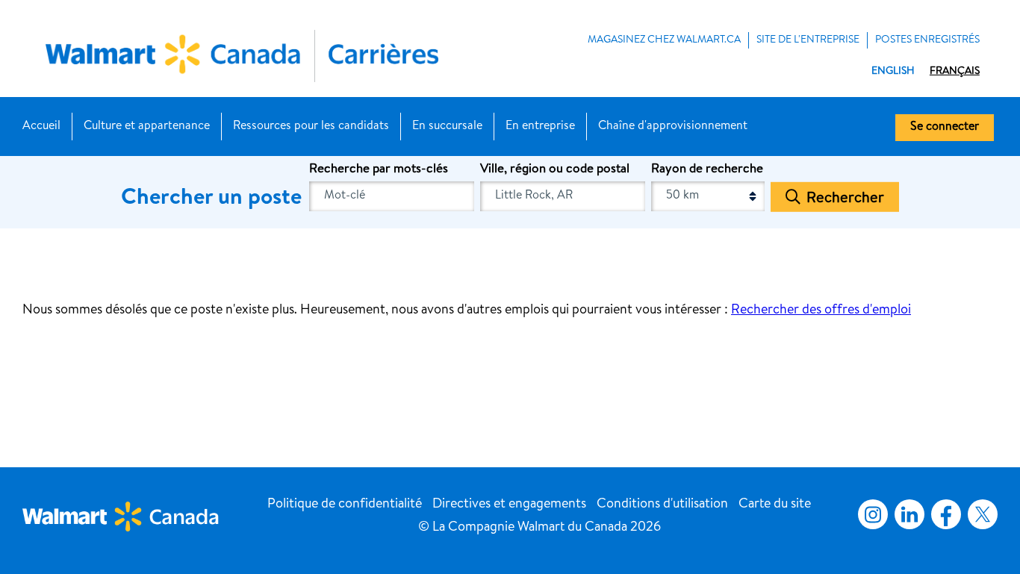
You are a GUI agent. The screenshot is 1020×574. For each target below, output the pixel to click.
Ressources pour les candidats (311, 127)
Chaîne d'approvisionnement (672, 127)
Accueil (41, 127)
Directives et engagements (509, 504)
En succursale (447, 127)
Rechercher (845, 198)
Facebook (943, 514)
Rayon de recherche (707, 169)
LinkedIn (909, 514)
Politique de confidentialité (344, 504)
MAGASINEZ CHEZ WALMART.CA (664, 40)
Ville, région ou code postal (554, 169)
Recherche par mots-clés (378, 169)
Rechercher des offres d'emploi (821, 310)
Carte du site (774, 504)
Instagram (873, 514)
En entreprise (540, 127)
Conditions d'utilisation (662, 504)
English (893, 71)
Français (955, 71)
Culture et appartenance (147, 127)
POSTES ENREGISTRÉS (927, 40)
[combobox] (562, 196)
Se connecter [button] (944, 128)
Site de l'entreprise (807, 40)
